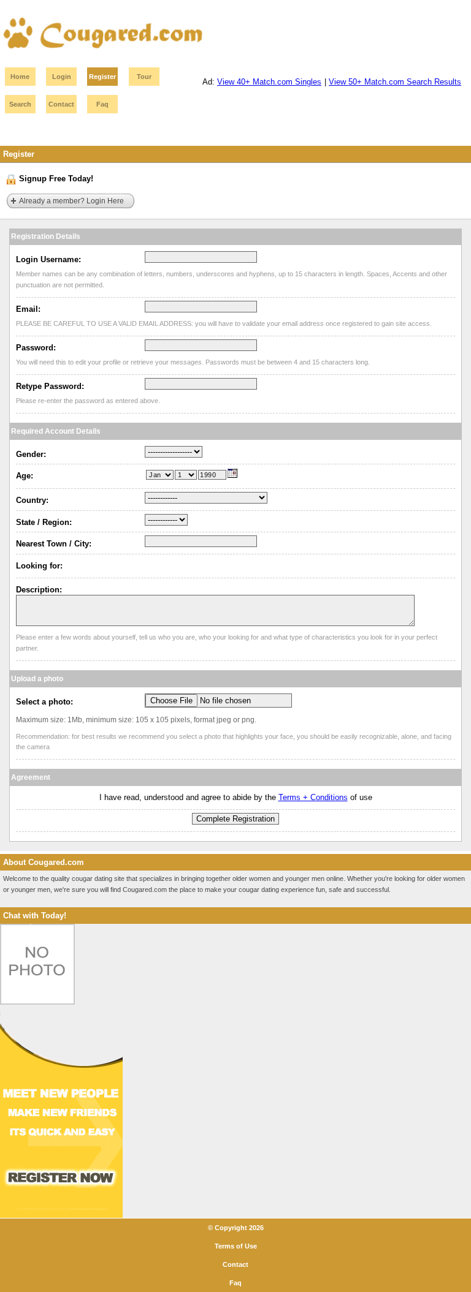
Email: (28, 309)
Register (102, 76)
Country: (32, 500)
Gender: (31, 454)
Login (61, 76)
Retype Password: (50, 386)
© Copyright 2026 (236, 1227)
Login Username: (48, 259)
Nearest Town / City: (53, 543)
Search (20, 104)
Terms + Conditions (313, 797)
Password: (36, 347)
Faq (102, 104)
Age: (24, 475)
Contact (61, 104)
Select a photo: (44, 701)
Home (19, 76)
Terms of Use (236, 1246)
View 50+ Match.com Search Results (395, 81)
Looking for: (39, 565)
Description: (39, 589)
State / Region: (44, 522)
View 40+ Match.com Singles (269, 81)
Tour (144, 76)
